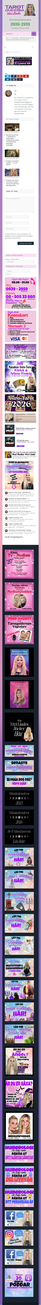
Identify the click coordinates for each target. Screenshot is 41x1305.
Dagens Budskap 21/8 (15, 517)
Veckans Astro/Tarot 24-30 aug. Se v (20, 505)
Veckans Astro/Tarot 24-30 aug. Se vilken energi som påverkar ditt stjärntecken (12, 182)
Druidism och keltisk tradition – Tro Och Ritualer (12, 162)
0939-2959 (20, 24)
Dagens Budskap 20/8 (15, 524)
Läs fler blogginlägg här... (14, 537)
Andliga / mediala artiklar (12, 259)
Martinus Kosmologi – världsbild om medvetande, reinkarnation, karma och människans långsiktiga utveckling (12, 140)
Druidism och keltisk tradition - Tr (19, 499)
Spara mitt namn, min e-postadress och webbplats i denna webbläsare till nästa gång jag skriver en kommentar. (18, 236)
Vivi (7, 52)
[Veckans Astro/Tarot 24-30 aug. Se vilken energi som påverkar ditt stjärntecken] (12, 173)
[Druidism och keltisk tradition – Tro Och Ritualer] (12, 154)
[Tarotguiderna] (20, 9)
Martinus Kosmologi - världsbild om (20, 492)
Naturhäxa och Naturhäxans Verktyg (20, 530)
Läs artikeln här (29, 495)
